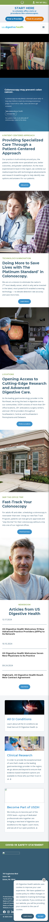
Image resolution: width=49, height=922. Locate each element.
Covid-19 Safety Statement (24, 845)
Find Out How (24, 532)
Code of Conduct (9, 903)
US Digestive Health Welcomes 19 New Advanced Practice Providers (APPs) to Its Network (23, 631)
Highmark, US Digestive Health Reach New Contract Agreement (22, 676)
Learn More (24, 301)
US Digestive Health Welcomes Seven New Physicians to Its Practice (22, 654)
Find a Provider (14, 19)
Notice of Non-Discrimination (13, 905)
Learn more (27, 916)
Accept (40, 916)
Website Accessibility (10, 908)
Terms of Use (8, 899)
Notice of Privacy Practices (12, 901)
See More (24, 687)
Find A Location (34, 19)
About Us (24, 185)
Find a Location (24, 424)
